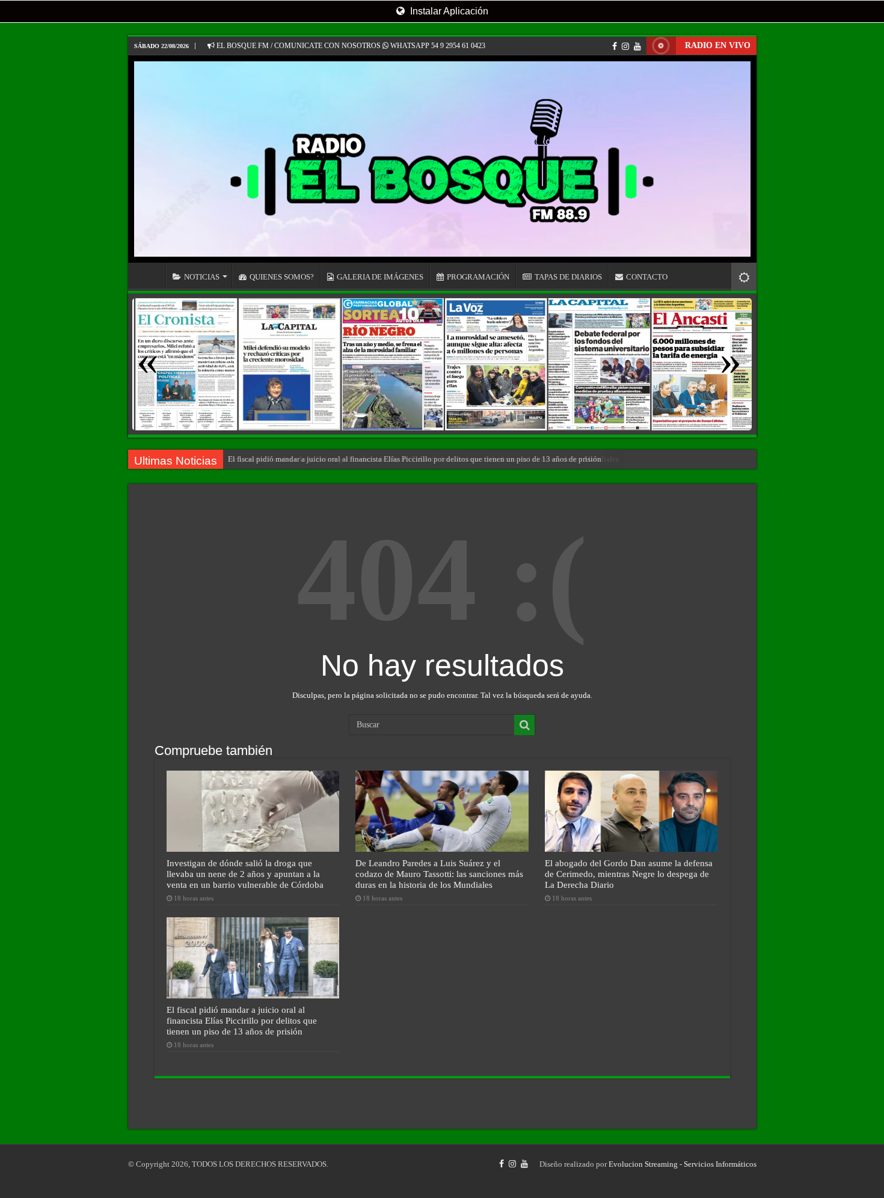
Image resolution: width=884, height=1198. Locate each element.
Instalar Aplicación (448, 11)
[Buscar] (524, 725)
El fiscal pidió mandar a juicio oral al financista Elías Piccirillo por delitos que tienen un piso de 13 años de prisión (414, 458)
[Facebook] (614, 46)
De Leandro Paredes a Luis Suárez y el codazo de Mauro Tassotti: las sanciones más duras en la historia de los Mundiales (439, 874)
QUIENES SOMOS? (282, 276)
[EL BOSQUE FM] (442, 159)
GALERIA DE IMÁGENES (380, 276)
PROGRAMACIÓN (478, 276)
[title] (744, 277)
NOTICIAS (201, 276)
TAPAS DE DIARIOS (568, 276)
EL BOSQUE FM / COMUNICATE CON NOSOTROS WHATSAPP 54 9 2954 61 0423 (350, 45)
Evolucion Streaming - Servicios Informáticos (683, 1164)
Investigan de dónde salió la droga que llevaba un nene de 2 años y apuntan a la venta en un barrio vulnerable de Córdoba (245, 874)
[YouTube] (637, 46)
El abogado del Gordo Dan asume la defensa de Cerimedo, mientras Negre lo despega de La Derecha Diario (629, 874)
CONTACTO (647, 276)
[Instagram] (625, 46)
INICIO (149, 275)
